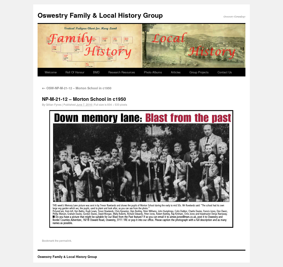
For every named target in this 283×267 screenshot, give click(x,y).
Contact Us (225, 72)
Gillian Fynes (53, 104)
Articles (176, 72)
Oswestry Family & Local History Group (100, 15)
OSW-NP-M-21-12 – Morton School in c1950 (76, 88)
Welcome (51, 72)
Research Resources (121, 72)
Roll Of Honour (74, 72)
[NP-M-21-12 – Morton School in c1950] (141, 169)
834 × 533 (113, 104)
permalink (65, 240)
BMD (96, 72)
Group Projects (199, 72)
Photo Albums (153, 72)
